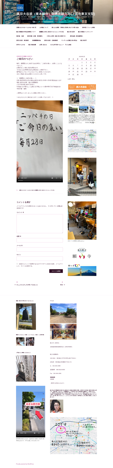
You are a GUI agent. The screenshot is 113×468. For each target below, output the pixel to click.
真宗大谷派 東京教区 (22, 40)
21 (77, 71)
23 (86, 71)
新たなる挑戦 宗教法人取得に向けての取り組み (65, 27)
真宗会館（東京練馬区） (77, 36)
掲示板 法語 (20, 36)
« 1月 (69, 78)
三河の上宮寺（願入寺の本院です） (57, 36)
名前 (19, 236)
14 (77, 68)
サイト (19, 254)
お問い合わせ (43, 44)
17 (90, 68)
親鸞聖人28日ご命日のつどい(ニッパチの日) (51, 31)
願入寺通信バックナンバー (85, 31)
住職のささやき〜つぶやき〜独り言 (26, 27)
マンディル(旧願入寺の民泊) (69, 40)
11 (95, 65)
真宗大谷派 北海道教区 (51, 40)
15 (82, 68)
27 (73, 74)
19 (69, 71)
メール (20, 245)
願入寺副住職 (32, 44)
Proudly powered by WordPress (25, 464)
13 (73, 68)
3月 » (73, 78)
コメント (20, 212)
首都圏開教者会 (36, 40)
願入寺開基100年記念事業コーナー (26, 31)
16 (86, 68)
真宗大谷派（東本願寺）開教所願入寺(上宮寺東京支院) (56, 14)
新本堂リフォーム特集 (88, 27)
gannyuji (29, 56)
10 (90, 65)
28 (77, 74)
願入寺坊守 (84, 40)
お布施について (44, 27)
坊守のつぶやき (20, 44)
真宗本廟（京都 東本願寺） (35, 36)
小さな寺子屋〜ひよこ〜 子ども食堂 (60, 44)
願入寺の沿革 (71, 31)
